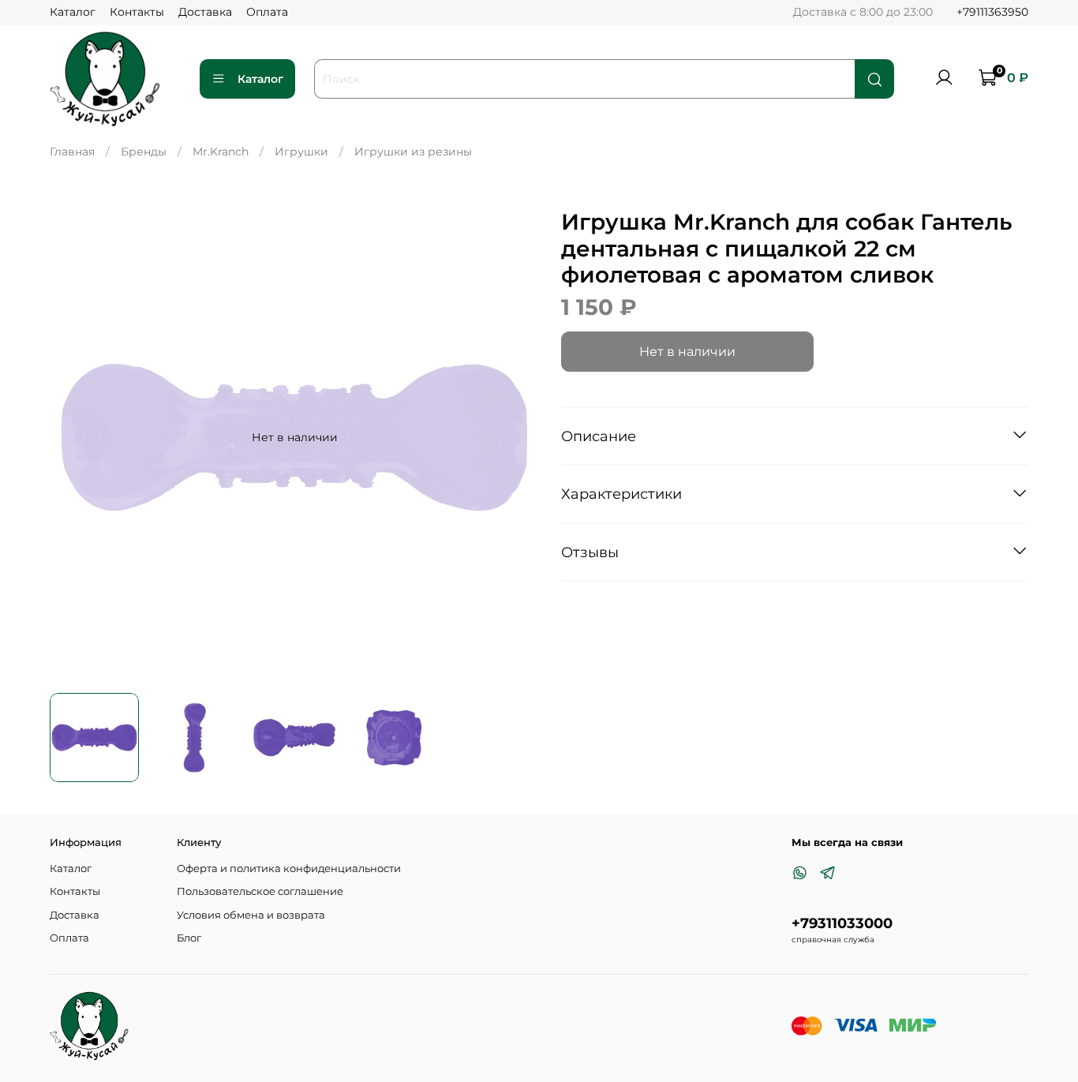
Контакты (137, 12)
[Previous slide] (71, 437)
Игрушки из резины (413, 151)
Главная (72, 151)
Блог (189, 938)
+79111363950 (992, 12)
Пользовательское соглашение (260, 891)
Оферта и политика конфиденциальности (289, 868)
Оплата (267, 12)
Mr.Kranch (221, 151)
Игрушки (301, 151)
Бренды (144, 151)
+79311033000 (842, 923)
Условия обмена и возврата (251, 915)
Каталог (72, 12)
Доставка (205, 12)
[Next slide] (516, 437)
